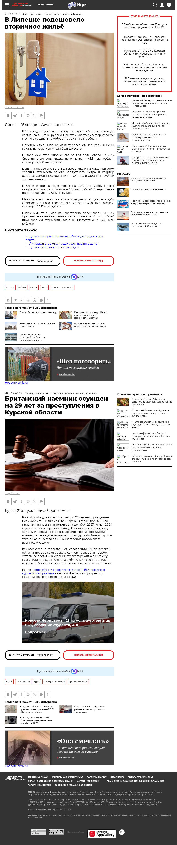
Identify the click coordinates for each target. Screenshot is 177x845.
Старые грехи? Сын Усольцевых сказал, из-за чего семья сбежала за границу (151, 149)
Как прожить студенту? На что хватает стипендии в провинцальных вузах (90, 315)
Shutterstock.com (14, 107)
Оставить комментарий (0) (88, 261)
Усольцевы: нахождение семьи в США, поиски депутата (148, 179)
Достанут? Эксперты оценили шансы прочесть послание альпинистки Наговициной (152, 103)
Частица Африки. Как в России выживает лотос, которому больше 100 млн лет (151, 436)
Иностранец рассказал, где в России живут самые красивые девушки (151, 202)
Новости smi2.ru (16, 382)
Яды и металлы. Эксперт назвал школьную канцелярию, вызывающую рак (149, 137)
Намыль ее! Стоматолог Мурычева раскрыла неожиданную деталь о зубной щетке (150, 413)
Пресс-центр (117, 777)
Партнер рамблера (75, 832)
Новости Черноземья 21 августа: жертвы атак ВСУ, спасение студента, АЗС (144, 39)
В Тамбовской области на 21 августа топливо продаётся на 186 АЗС (144, 26)
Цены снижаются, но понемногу (52, 247)
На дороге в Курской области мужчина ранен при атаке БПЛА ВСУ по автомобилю (37, 709)
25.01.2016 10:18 (12, 14)
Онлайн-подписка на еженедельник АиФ (50, 781)
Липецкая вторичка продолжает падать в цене (63, 243)
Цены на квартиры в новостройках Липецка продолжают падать (32, 337)
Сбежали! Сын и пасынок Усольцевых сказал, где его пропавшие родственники (152, 447)
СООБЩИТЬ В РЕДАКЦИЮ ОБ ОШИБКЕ (73, 785)
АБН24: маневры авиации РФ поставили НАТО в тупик (146, 225)
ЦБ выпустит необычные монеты (148, 189)
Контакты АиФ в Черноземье (67, 777)
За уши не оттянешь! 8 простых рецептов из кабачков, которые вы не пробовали (152, 402)
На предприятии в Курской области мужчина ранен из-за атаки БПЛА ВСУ (36, 720)
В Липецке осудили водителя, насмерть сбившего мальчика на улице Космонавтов (145, 81)
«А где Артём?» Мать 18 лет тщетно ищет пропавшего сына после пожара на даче (150, 126)
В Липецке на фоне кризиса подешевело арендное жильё (90, 324)
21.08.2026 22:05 (13, 393)
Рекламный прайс (38, 777)
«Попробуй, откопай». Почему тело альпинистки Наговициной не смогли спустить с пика (151, 160)
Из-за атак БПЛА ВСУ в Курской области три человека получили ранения (144, 53)
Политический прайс (39, 785)
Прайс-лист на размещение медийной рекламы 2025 (135, 781)
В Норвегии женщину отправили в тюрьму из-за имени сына (149, 213)
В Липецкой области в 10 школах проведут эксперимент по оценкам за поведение (144, 67)
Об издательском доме (140, 777)
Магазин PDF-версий (88, 781)
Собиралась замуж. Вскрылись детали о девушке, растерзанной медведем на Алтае (149, 114)
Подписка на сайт (96, 777)
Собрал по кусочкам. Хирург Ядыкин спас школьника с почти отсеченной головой (152, 459)
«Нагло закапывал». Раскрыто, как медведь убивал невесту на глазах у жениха (151, 425)
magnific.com (12, 493)
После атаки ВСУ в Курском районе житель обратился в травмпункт (89, 709)
